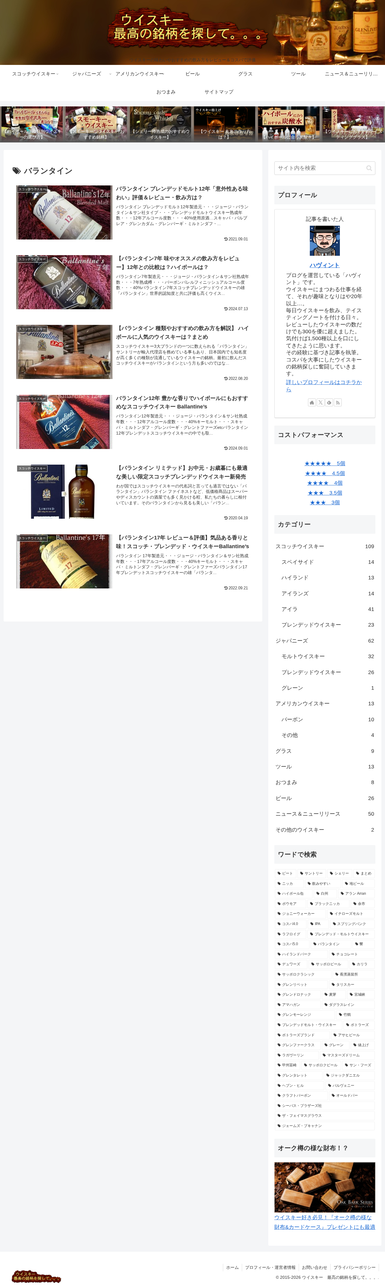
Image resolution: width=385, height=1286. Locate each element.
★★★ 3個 (325, 502)
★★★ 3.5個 (325, 493)
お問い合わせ (314, 1267)
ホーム (232, 1267)
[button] (369, 168)
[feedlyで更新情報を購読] (329, 402)
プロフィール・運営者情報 (270, 1267)
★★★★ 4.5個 (325, 473)
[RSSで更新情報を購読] (338, 402)
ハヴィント (325, 265)
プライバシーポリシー (355, 1267)
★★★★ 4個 (325, 483)
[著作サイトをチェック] (312, 402)
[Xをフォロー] (321, 402)
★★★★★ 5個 (324, 463)
